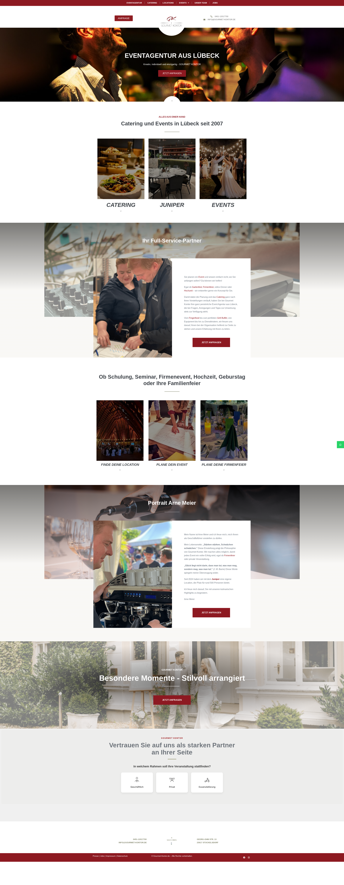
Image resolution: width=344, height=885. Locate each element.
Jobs (102, 856)
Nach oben (172, 840)
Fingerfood (194, 318)
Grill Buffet (222, 318)
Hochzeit (188, 291)
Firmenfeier (208, 287)
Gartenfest (197, 287)
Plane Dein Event (172, 464)
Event (201, 277)
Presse (96, 856)
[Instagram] (249, 857)
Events (223, 205)
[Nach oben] (172, 838)
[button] (121, 213)
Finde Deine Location (120, 464)
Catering (120, 205)
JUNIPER (172, 205)
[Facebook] (244, 857)
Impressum (110, 856)
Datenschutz (122, 856)
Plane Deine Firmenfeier (224, 464)
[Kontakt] (340, 444)
